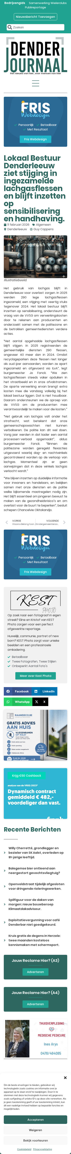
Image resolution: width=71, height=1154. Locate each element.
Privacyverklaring (42, 1149)
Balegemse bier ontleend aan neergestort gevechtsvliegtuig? (34, 870)
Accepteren (35, 1119)
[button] (65, 1078)
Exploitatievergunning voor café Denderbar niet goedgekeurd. (34, 922)
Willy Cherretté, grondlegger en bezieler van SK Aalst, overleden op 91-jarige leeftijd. (36, 852)
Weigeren (35, 1130)
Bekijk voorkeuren (35, 1140)
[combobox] (35, 27)
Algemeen (43, 224)
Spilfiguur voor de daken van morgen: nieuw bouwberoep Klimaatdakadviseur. (31, 904)
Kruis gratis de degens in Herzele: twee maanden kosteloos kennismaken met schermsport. (35, 940)
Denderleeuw (17, 229)
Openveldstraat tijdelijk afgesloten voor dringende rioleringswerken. (36, 886)
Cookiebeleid (24, 1149)
